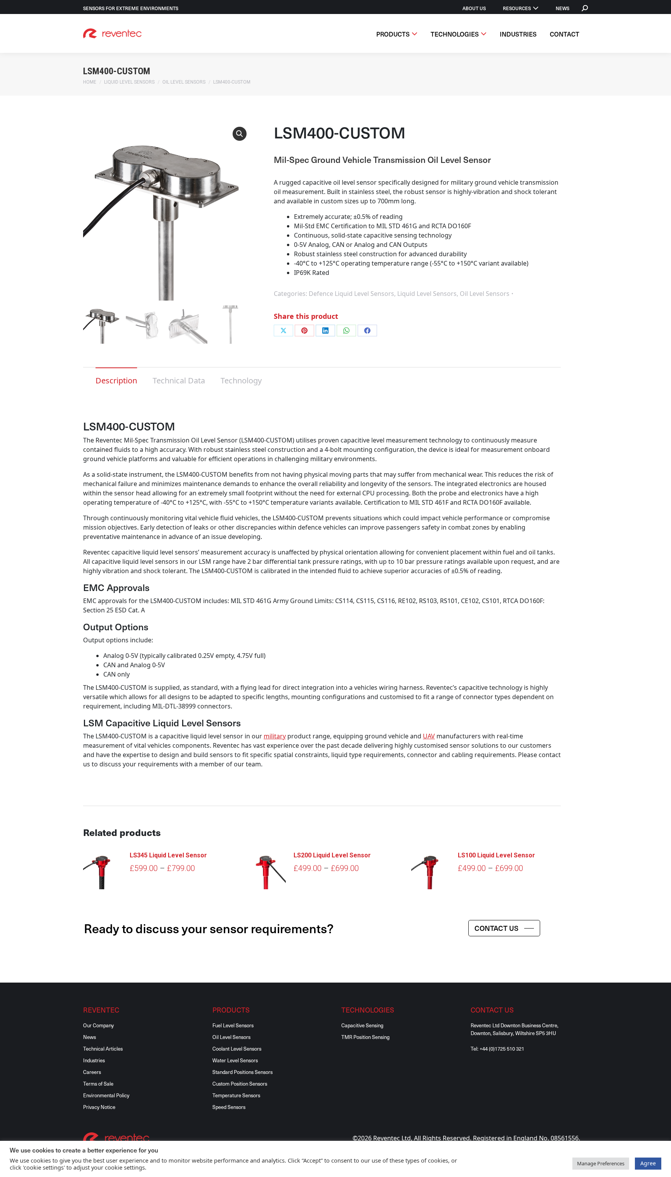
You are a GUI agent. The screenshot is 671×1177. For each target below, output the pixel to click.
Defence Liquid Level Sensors (351, 293)
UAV (429, 736)
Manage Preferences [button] (600, 1163)
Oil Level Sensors (484, 293)
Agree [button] (648, 1163)
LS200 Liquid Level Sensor (332, 855)
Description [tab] (116, 380)
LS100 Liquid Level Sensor (496, 855)
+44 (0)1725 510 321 (502, 1048)
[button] (240, 134)
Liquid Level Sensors (427, 293)
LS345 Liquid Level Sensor (168, 855)
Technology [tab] (241, 380)
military (275, 736)
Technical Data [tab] (179, 380)
